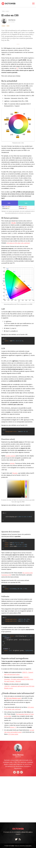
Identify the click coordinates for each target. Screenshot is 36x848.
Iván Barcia (11, 20)
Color (3, 26)
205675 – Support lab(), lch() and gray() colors (18, 673)
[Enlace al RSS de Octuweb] (19, 839)
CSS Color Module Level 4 (13, 698)
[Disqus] (18, 799)
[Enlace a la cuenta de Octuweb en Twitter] (16, 839)
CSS (8, 26)
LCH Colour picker (13, 734)
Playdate (15, 473)
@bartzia (18, 757)
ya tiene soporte (10, 456)
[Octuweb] (18, 826)
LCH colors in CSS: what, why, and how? (18, 243)
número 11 (13, 727)
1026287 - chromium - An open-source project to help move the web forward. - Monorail (18, 679)
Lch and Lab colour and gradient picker (19, 731)
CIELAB (13, 223)
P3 (17, 68)
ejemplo (12, 463)
